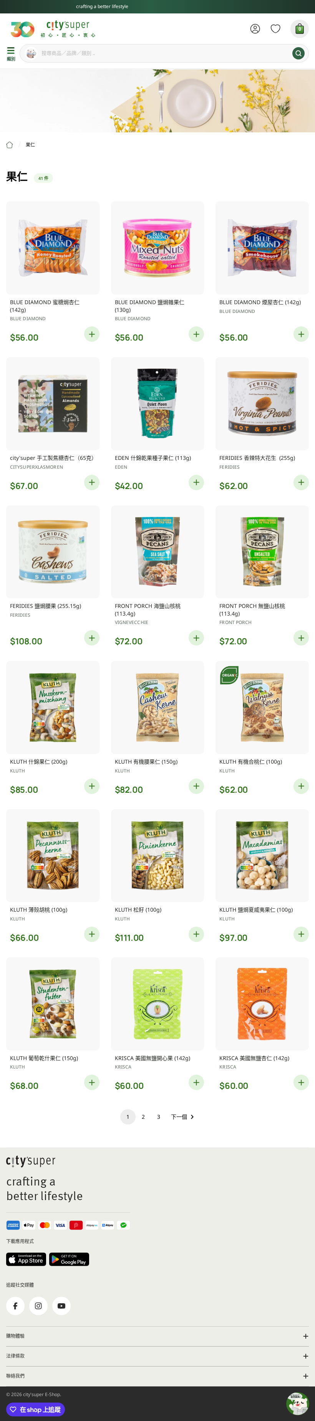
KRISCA (123, 1067)
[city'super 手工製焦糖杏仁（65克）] (52, 403)
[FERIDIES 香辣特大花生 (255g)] (262, 403)
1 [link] (127, 1116)
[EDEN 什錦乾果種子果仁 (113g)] (157, 403)
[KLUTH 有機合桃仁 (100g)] (262, 707)
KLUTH (17, 770)
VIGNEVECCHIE (131, 622)
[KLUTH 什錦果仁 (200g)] (52, 707)
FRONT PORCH (235, 622)
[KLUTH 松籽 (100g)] (157, 855)
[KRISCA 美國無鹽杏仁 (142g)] (262, 1004)
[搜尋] (298, 53)
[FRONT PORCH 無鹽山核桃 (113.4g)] (262, 552)
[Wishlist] (275, 28)
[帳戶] (255, 28)
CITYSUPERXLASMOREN (36, 467)
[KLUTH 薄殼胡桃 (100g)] (52, 855)
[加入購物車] (91, 334)
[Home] (9, 145)
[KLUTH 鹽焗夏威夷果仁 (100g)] (262, 855)
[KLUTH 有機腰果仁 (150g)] (157, 707)
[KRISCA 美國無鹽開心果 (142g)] (157, 1004)
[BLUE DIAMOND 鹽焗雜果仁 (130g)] (157, 248)
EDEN (121, 467)
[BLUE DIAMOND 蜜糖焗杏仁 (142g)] (52, 248)
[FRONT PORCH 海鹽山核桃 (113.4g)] (157, 552)
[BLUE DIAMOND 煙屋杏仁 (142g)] (262, 248)
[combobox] (164, 53)
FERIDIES (229, 467)
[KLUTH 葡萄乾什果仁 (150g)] (52, 1004)
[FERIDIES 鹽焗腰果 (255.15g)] (52, 552)
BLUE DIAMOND (28, 318)
